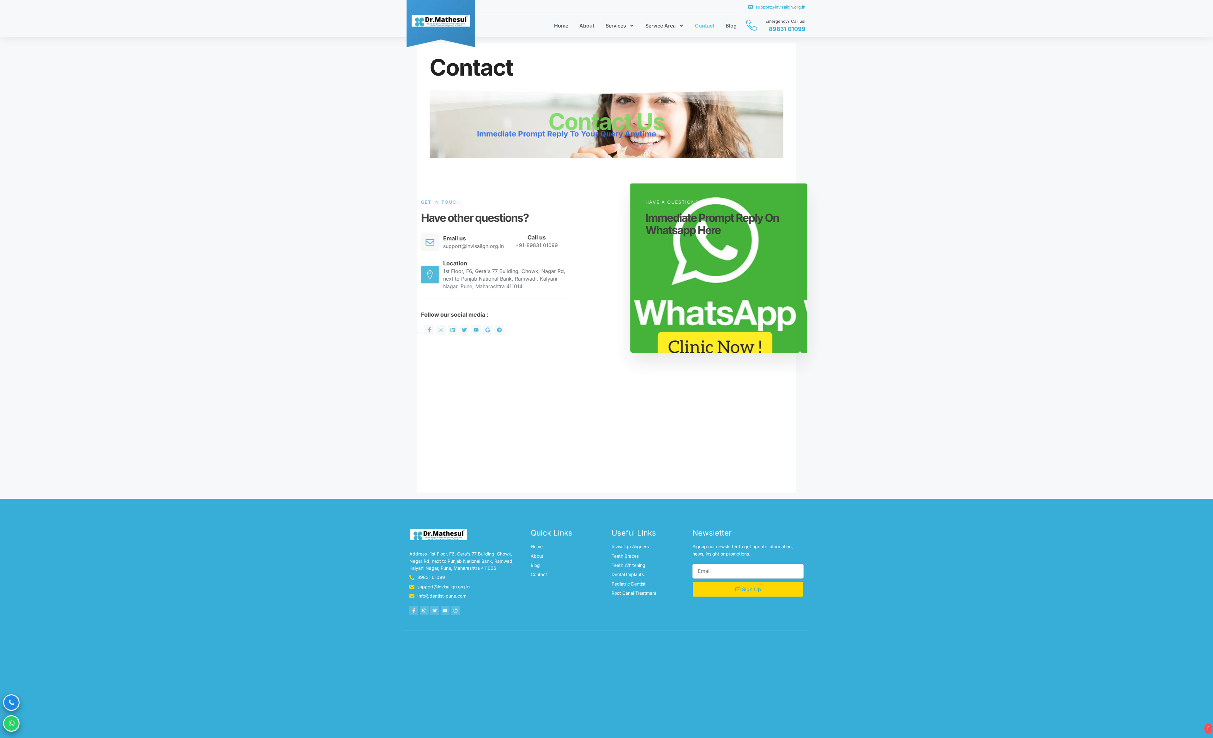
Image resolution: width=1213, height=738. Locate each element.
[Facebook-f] (453, 330)
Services (616, 25)
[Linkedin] (476, 330)
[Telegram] (523, 330)
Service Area (660, 25)
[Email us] (453, 242)
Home (561, 25)
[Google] (511, 330)
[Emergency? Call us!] (751, 25)
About (586, 25)
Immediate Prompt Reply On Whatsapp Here (688, 224)
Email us (478, 238)
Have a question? (648, 202)
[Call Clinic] (11, 702)
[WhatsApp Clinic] (11, 723)
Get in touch (464, 202)
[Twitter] (488, 330)
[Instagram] (465, 330)
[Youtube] (500, 330)
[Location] (453, 274)
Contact (705, 25)
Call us (560, 237)
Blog (731, 25)
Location (479, 263)
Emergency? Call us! (785, 21)
